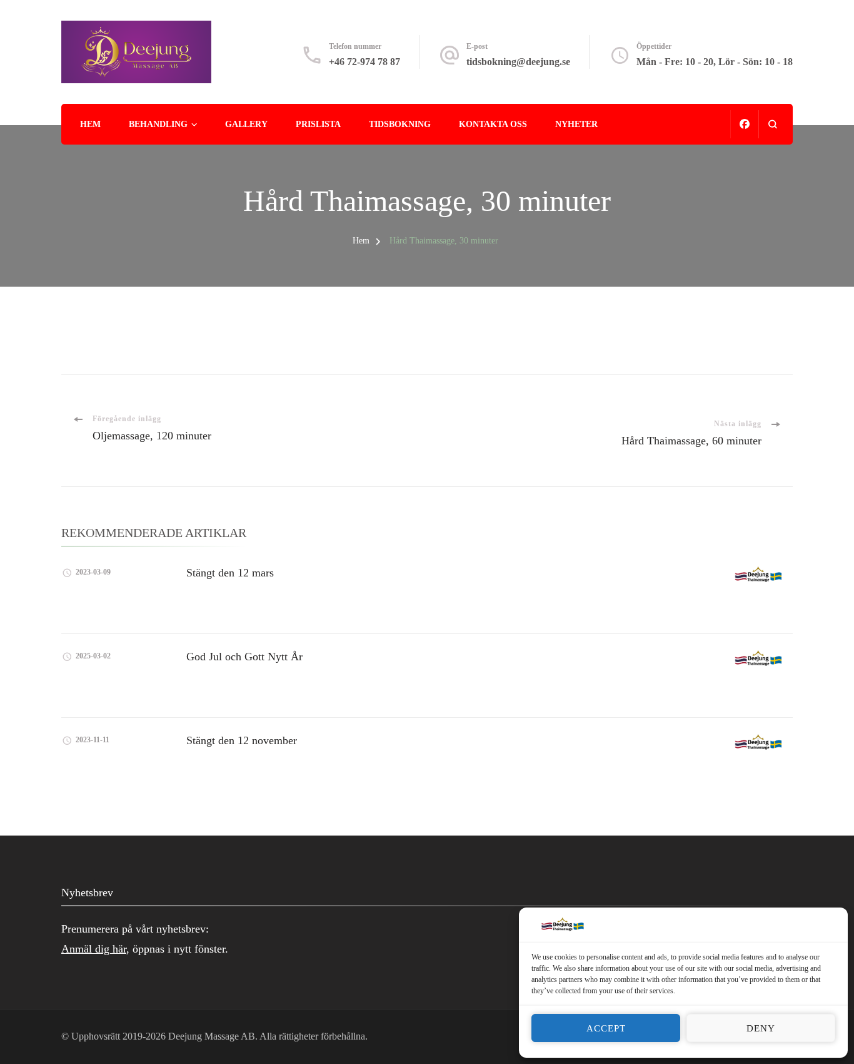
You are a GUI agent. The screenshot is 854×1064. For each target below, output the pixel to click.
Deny (760, 1028)
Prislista (318, 124)
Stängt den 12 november (241, 740)
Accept (606, 1028)
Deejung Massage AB (211, 1036)
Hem (90, 124)
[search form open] (772, 124)
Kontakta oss (493, 124)
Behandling (158, 124)
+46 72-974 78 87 (364, 61)
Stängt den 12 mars (230, 572)
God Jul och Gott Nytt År (244, 656)
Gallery (246, 124)
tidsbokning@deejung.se (518, 61)
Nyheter (576, 124)
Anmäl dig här (93, 949)
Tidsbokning (400, 124)
